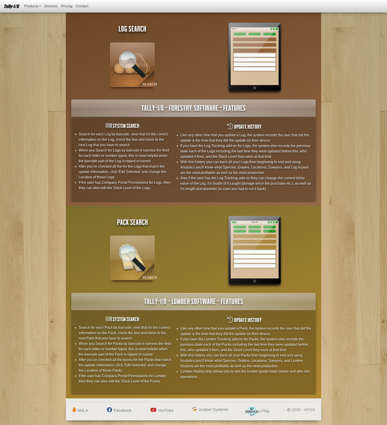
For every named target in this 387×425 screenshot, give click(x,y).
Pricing (66, 6)
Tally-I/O (11, 6)
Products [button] (31, 6)
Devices (51, 6)
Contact (82, 6)
